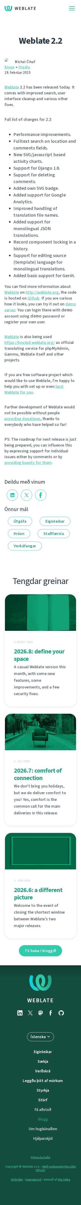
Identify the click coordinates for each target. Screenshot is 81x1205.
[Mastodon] (40, 1013)
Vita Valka (64, 1179)
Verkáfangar (25, 546)
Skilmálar (17, 1179)
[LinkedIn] (19, 1013)
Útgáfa (24, 67)
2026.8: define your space (39, 655)
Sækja (43, 1061)
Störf (42, 1100)
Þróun (19, 533)
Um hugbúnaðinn (43, 1129)
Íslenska (38, 1036)
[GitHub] (61, 1013)
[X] (30, 1013)
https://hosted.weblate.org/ (29, 342)
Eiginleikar (54, 521)
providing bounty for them (28, 462)
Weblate (25, 8)
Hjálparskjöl (43, 1138)
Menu (72, 8)
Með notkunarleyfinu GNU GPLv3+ (56, 1168)
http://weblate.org (42, 292)
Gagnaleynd (33, 1179)
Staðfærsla (53, 533)
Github (33, 298)
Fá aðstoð (42, 1109)
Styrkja (43, 1090)
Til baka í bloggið (40, 950)
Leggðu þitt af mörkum (43, 1080)
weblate (40, 1000)
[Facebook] (50, 1013)
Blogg (9, 67)
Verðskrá (42, 1071)
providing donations (22, 418)
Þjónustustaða (40, 1157)
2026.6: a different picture (38, 893)
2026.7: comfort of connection (38, 774)
